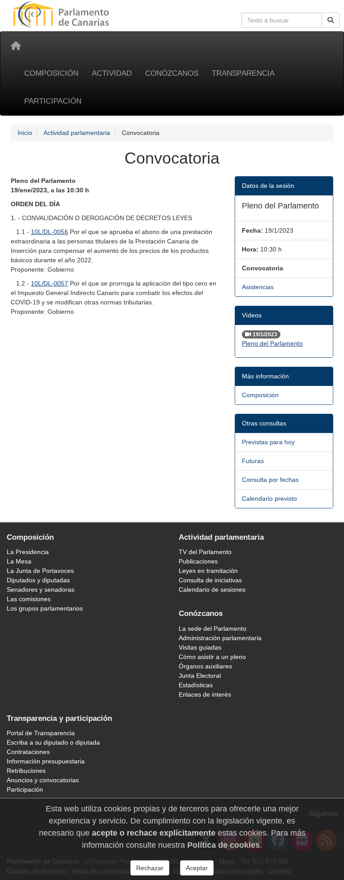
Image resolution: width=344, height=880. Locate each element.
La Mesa (19, 561)
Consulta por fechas (270, 479)
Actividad (112, 73)
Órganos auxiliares (205, 666)
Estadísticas (196, 685)
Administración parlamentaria (220, 638)
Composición (51, 73)
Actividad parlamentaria (76, 132)
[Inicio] (15, 46)
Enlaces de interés (205, 694)
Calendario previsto (269, 498)
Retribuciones (26, 770)
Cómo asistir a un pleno (212, 656)
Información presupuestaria (46, 761)
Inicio (24, 132)
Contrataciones (28, 751)
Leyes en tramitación (208, 570)
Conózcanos (171, 73)
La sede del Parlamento (212, 628)
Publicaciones (198, 561)
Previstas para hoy (268, 442)
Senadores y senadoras (40, 589)
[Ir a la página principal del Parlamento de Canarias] (62, 13)
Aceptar (197, 867)
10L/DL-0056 (49, 231)
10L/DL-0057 (49, 283)
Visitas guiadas (200, 647)
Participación (53, 101)
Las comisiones (29, 599)
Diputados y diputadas (38, 580)
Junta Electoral (200, 675)
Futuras (253, 460)
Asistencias (258, 286)
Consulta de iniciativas (210, 580)
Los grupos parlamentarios (45, 608)
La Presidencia (28, 551)
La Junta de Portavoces (40, 570)
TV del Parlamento (205, 551)
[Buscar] (331, 20)
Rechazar (149, 867)
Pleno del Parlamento (272, 343)
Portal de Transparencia (41, 733)
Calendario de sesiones (212, 589)
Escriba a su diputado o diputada (53, 742)
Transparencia (243, 73)
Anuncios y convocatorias (43, 780)
